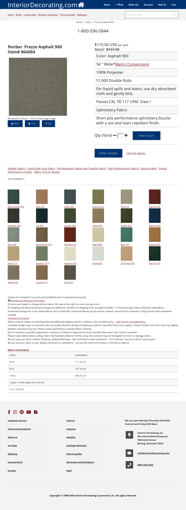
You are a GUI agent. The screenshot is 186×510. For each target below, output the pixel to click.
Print (33, 123)
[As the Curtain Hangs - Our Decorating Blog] (36, 412)
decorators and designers (80, 462)
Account (148, 4)
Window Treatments (48, 14)
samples (70, 437)
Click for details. (136, 153)
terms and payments (19, 428)
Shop (120, 4)
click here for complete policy (130, 321)
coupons (71, 428)
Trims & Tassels (67, 14)
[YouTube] (28, 412)
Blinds (19, 14)
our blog (12, 445)
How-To (162, 4)
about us (12, 437)
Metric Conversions (132, 64)
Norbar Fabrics (17, 168)
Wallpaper (82, 14)
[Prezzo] (38, 87)
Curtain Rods (30, 14)
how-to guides (74, 453)
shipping (12, 453)
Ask (49, 123)
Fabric (11, 14)
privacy (12, 470)
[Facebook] (9, 412)
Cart (173, 4)
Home (107, 4)
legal (69, 470)
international (15, 462)
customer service (17, 420)
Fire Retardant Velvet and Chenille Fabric (81, 168)
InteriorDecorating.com (42, 4)
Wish (16, 123)
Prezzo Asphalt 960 (104, 22)
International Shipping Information (27, 300)
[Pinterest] (22, 412)
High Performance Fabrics (123, 168)
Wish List (133, 4)
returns (70, 420)
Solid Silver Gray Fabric (41, 168)
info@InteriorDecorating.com (153, 453)
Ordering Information (18, 318)
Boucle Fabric (149, 168)
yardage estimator (76, 445)
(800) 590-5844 (145, 464)
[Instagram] (15, 412)
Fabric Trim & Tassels (47, 172)
